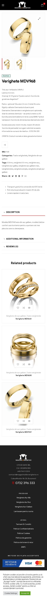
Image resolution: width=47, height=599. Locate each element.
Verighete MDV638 (23, 375)
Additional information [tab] (19, 239)
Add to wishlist (18, 308)
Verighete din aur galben (16, 316)
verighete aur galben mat (28, 166)
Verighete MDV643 (23, 319)
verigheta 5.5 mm (21, 163)
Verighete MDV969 (23, 432)
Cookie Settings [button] (11, 593)
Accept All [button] (25, 593)
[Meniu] (3, 5)
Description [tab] (13, 212)
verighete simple (20, 169)
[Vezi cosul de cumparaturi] (42, 5)
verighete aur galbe (10, 166)
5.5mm (10, 163)
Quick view (29, 308)
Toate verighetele (20, 156)
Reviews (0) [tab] (12, 246)
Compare (5, 145)
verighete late (7, 169)
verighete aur (34, 163)
